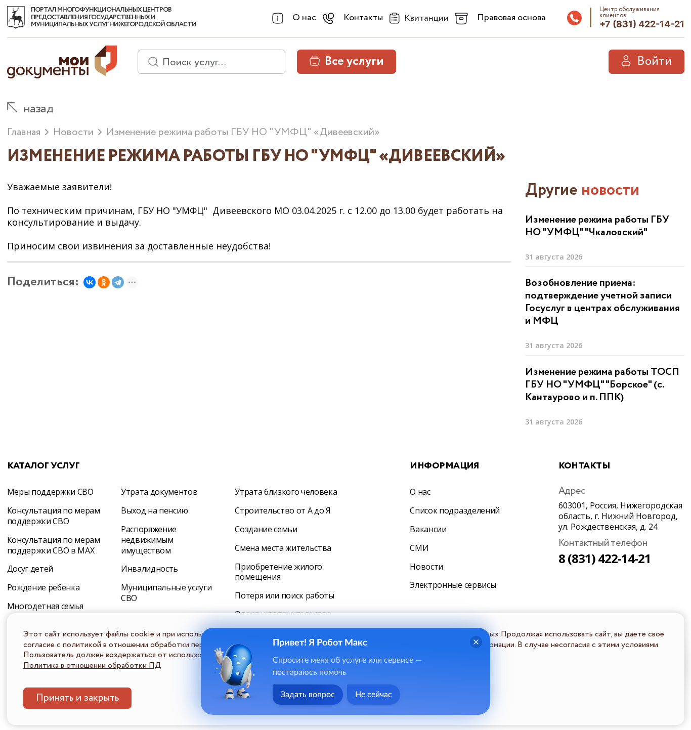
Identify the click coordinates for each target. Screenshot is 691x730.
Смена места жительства (283, 547)
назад (38, 109)
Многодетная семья (45, 606)
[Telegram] (118, 282)
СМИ (419, 547)
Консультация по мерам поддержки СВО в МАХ (53, 545)
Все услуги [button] (354, 61)
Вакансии (428, 529)
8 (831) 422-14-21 (605, 558)
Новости (426, 566)
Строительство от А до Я (283, 510)
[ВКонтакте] (89, 282)
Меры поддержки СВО (50, 491)
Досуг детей (30, 568)
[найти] (150, 62)
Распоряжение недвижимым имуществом (149, 540)
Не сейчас (373, 695)
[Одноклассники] (104, 282)
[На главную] (16, 17)
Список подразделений (455, 510)
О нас (420, 491)
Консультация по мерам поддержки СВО (53, 516)
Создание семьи (266, 529)
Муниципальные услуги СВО (166, 593)
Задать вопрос (308, 695)
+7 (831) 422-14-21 (641, 24)
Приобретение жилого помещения (278, 572)
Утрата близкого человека (286, 491)
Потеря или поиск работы (284, 595)
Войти (654, 61)
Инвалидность (149, 568)
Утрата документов (159, 491)
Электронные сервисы (453, 584)
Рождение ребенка (43, 587)
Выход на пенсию (154, 510)
